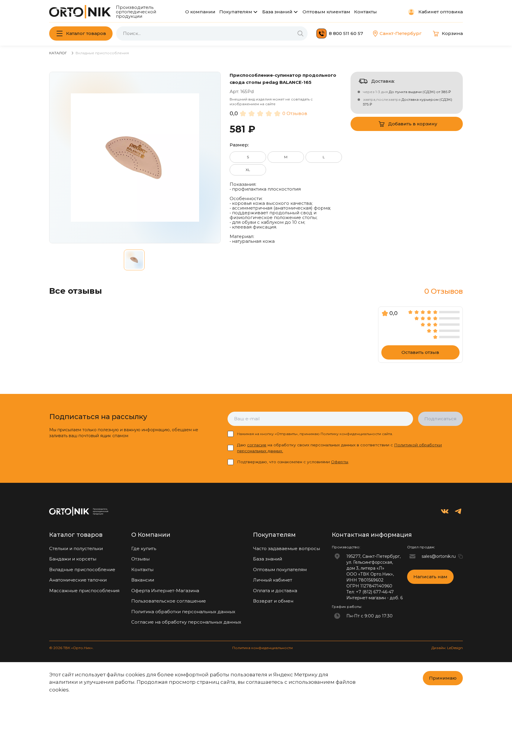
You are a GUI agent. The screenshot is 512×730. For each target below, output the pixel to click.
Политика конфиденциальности (262, 648)
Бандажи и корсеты (72, 559)
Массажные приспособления (84, 590)
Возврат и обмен (273, 601)
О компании (200, 12)
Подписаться (440, 418)
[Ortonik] (80, 11)
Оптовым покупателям (280, 569)
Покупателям (235, 12)
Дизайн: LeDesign (447, 648)
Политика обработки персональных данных (183, 611)
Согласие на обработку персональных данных (186, 622)
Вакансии (142, 580)
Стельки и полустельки (76, 548)
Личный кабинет (272, 580)
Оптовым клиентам (326, 12)
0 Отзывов (294, 113)
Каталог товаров (86, 33)
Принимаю (443, 678)
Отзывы (140, 559)
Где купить (143, 548)
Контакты (365, 12)
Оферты (339, 461)
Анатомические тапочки (78, 580)
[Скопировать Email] (460, 556)
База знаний (277, 12)
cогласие (256, 445)
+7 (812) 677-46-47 (375, 592)
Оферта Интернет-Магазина (165, 590)
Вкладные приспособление (82, 569)
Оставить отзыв (420, 352)
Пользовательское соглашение (168, 601)
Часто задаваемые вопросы (286, 548)
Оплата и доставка (275, 590)
